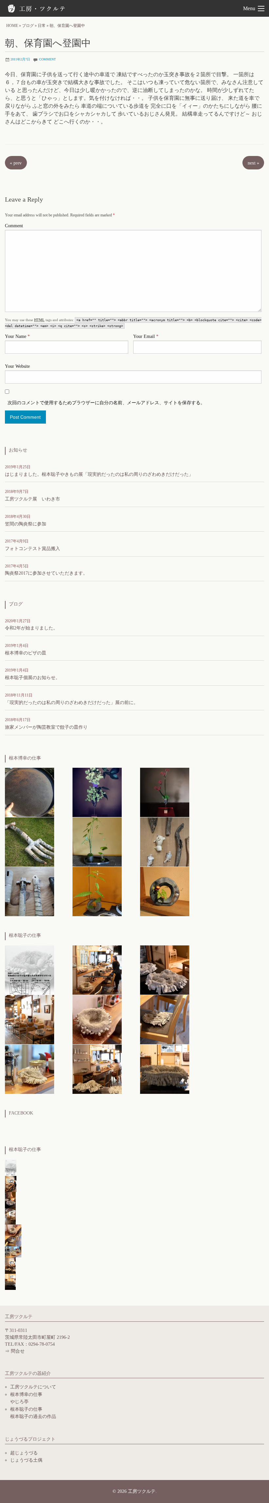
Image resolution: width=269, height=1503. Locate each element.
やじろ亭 (19, 1401)
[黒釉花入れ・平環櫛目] (97, 891)
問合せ (18, 1351)
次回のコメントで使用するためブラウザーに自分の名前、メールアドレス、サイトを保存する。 (106, 402)
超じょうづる (24, 1452)
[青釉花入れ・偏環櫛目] (164, 891)
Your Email (145, 336)
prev (16, 163)
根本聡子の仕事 (26, 1409)
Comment (14, 225)
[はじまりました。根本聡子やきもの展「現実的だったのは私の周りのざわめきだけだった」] (29, 969)
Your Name (17, 336)
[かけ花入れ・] (29, 891)
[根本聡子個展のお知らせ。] (97, 969)
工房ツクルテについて (33, 1386)
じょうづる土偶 (26, 1460)
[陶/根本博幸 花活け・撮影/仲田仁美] (97, 792)
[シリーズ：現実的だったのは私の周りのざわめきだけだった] (164, 969)
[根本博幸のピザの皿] (29, 792)
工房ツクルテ (38, 8)
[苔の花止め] (97, 841)
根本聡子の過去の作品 (33, 1416)
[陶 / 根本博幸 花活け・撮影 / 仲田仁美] (164, 792)
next (253, 163)
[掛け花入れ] (164, 841)
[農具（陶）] (29, 841)
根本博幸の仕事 (26, 1394)
